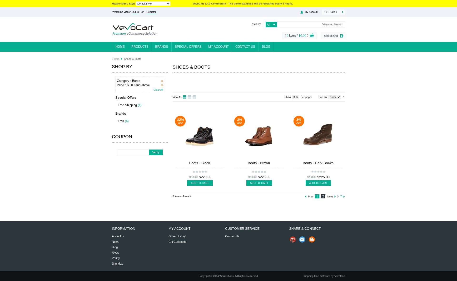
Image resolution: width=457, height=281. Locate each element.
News (115, 242)
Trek (121, 121)
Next (330, 196)
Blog (266, 46)
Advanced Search (332, 24)
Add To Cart (200, 183)
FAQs (115, 252)
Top (342, 196)
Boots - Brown (259, 163)
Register (151, 11)
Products (140, 46)
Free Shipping (127, 105)
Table (195, 97)
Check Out (331, 35)
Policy (116, 258)
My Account (218, 46)
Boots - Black (199, 163)
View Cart (311, 36)
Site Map (117, 263)
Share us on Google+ (292, 239)
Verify (155, 152)
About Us (118, 236)
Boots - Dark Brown (318, 163)
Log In (135, 11)
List (190, 97)
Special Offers (188, 46)
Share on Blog (311, 239)
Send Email (302, 239)
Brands (161, 46)
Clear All (158, 90)
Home (120, 46)
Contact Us (245, 46)
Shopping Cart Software (316, 276)
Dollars (330, 12)
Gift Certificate (178, 242)
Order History (177, 236)
